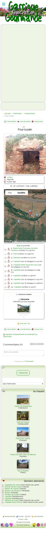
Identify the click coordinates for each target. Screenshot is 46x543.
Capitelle (16, 261)
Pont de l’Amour (23, 422)
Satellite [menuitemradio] (21, 193)
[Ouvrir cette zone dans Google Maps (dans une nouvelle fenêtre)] (8, 240)
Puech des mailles (23, 438)
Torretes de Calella (12, 494)
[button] (37, 215)
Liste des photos (25, 121)
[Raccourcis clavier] (13, 241)
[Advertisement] (11, 63)
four (28, 323)
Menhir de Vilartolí (12, 489)
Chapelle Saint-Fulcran (14, 502)
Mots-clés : (23, 323)
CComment (29, 361)
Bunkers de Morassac (13, 491)
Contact (21, 516)
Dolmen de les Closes (13, 487)
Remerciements (10, 516)
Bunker (7, 492)
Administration (38, 516)
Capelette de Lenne (12, 485)
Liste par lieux (38, 121)
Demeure (16, 258)
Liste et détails (11, 121)
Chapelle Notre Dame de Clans (25, 265)
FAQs (29, 516)
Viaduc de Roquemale (23, 406)
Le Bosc (10, 177)
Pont (15, 254)
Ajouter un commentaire (36, 344)
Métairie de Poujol (12, 500)
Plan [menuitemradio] (10, 193)
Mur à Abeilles (23, 471)
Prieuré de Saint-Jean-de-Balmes (23, 454)
